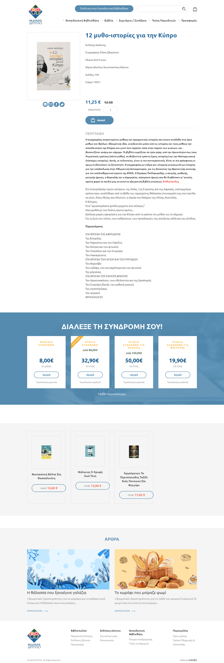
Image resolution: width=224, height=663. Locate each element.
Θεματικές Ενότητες (82, 636)
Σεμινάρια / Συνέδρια (132, 20)
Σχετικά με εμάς (108, 636)
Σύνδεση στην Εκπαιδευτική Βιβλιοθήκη (104, 8)
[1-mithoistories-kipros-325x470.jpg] (53, 65)
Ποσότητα (94, 110)
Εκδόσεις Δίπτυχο (80, 640)
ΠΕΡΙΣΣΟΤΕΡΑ (34, 611)
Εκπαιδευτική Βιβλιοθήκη (82, 20)
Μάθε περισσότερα (112, 394)
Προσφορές (189, 20)
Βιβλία (108, 20)
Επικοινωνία (107, 640)
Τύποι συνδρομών (139, 643)
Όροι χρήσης (180, 636)
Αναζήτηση (184, 9)
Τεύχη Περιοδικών (164, 20)
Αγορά (101, 120)
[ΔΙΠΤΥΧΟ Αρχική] (34, 638)
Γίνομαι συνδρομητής (140, 639)
